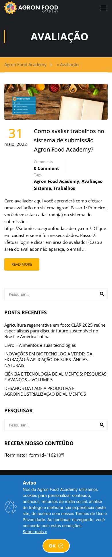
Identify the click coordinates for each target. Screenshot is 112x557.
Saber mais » (35, 531)
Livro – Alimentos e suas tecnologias (40, 345)
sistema (42, 188)
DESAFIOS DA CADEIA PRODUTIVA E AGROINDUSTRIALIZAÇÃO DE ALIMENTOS (45, 391)
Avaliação (92, 181)
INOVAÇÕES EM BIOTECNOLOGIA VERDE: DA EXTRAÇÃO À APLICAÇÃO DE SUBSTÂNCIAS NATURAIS (48, 359)
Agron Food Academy (25, 64)
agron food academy (56, 181)
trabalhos (64, 188)
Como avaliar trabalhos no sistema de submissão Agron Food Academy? (69, 140)
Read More (21, 264)
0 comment (46, 168)
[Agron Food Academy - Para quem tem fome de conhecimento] (31, 7)
